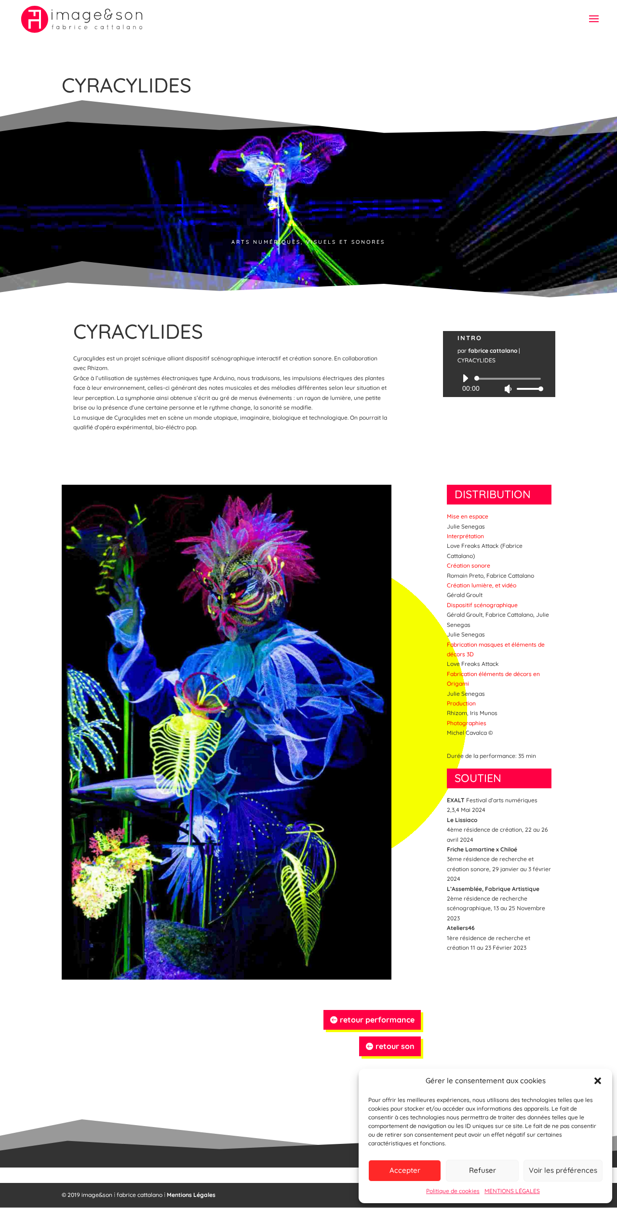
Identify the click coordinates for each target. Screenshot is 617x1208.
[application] (499, 383)
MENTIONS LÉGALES (512, 1191)
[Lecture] (465, 378)
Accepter (404, 1170)
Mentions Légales (191, 1194)
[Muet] (508, 389)
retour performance (377, 1019)
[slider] (527, 388)
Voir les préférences (563, 1170)
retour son (395, 1046)
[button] (598, 1081)
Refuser (482, 1170)
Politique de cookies (453, 1191)
